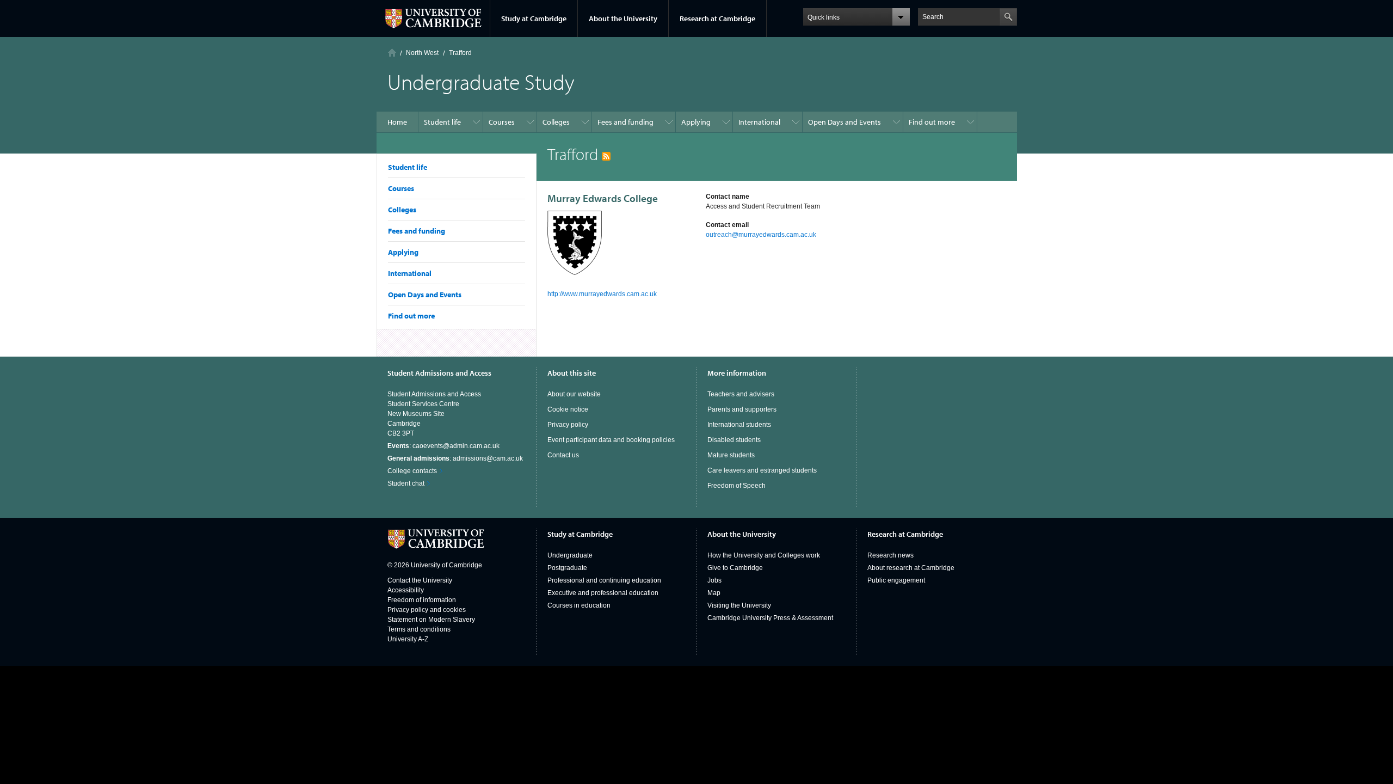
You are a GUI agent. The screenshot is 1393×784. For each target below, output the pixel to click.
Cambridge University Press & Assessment (770, 618)
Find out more (411, 316)
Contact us (563, 455)
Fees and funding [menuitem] (625, 122)
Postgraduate (567, 568)
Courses (401, 188)
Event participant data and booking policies (611, 440)
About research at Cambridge (910, 568)
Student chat (405, 483)
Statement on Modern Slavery (431, 619)
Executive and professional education (602, 593)
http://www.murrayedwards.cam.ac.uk (602, 294)
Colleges (402, 210)
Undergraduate (570, 555)
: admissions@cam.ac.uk (455, 458)
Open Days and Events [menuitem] (844, 122)
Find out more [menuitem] (932, 122)
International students (739, 424)
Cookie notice (567, 409)
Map (713, 593)
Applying (403, 252)
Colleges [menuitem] (556, 122)
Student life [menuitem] (442, 122)
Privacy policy (567, 424)
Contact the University (419, 580)
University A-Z (407, 639)
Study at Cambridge (533, 18)
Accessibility (405, 590)
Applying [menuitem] (696, 122)
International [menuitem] (759, 122)
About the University (623, 18)
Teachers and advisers (740, 394)
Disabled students (734, 440)
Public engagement (896, 580)
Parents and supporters (741, 409)
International (410, 273)
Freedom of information (421, 600)
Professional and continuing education (604, 580)
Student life (407, 167)
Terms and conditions (419, 629)
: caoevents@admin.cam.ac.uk (443, 446)
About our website (574, 394)
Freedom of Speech (736, 485)
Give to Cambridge (735, 568)
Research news (890, 555)
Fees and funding (416, 231)
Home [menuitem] (397, 122)
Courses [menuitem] (502, 122)
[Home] (392, 52)
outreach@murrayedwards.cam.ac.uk (761, 234)
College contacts (412, 471)
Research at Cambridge (717, 18)
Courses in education (579, 605)
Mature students (731, 455)
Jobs (714, 580)
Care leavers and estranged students (762, 470)
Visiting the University (739, 605)
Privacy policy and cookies (426, 610)
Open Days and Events (424, 294)
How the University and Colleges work (763, 555)
